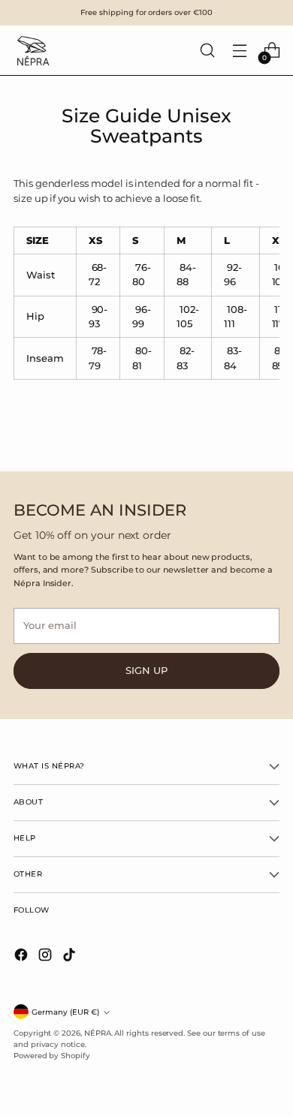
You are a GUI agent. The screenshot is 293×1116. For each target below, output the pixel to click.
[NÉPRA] (32, 50)
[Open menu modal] (239, 50)
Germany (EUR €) (65, 1012)
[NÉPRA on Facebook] (23, 956)
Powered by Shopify (52, 1055)
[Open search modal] (207, 50)
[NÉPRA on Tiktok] (71, 956)
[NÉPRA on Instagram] (47, 956)
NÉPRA (97, 1033)
